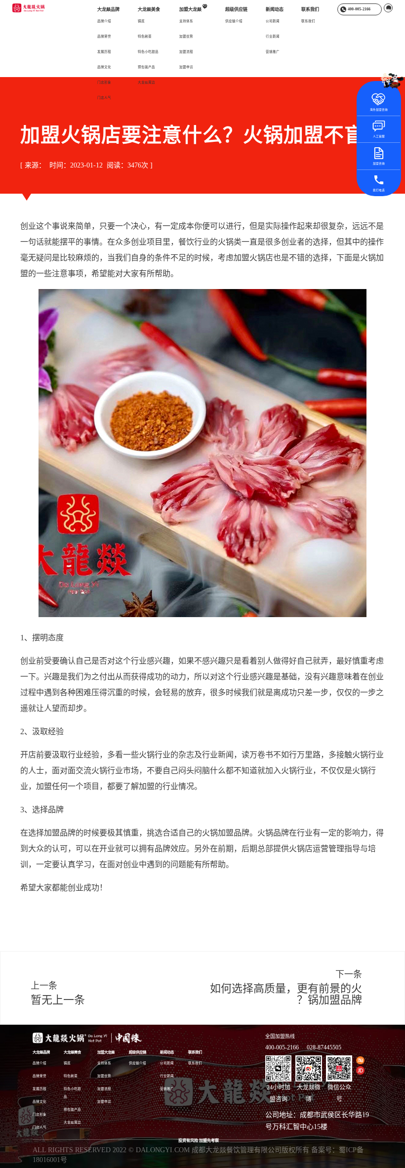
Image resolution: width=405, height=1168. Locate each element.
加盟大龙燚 (193, 9)
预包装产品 (146, 67)
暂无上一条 (58, 1000)
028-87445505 (324, 1047)
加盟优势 (186, 36)
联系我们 (310, 9)
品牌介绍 (104, 21)
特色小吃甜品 (148, 51)
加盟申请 (186, 67)
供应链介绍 (234, 21)
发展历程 (104, 51)
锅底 (141, 21)
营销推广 (273, 51)
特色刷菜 (145, 36)
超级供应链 (236, 9)
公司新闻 (273, 21)
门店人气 (104, 97)
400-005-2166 (282, 1047)
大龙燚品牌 (108, 9)
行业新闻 (273, 36)
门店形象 (104, 82)
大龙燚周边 (146, 82)
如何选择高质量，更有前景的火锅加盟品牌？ (286, 994)
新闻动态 (275, 9)
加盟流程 (186, 51)
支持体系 (186, 21)
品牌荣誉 (104, 36)
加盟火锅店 (253, 257)
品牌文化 (104, 67)
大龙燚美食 (149, 9)
